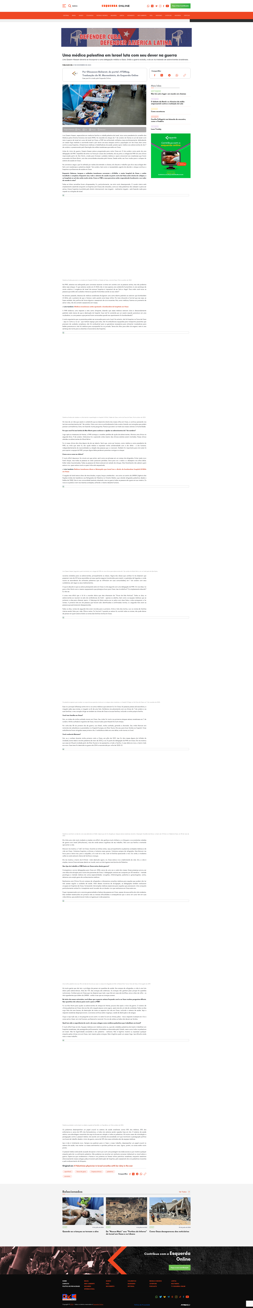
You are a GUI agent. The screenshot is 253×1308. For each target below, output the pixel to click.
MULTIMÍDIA (178, 15)
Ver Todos (183, 1192)
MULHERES (114, 15)
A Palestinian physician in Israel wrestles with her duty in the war (103, 1166)
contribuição (180, 6)
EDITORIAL (66, 15)
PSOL (151, 15)
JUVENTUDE (168, 15)
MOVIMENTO (130, 15)
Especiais (187, 15)
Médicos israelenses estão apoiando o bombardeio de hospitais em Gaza (101, 307)
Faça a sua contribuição (180, 1268)
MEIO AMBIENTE (142, 15)
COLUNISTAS (89, 15)
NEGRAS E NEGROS (102, 15)
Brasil (74, 15)
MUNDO (81, 15)
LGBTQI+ (122, 15)
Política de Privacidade (142, 1305)
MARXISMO (159, 15)
